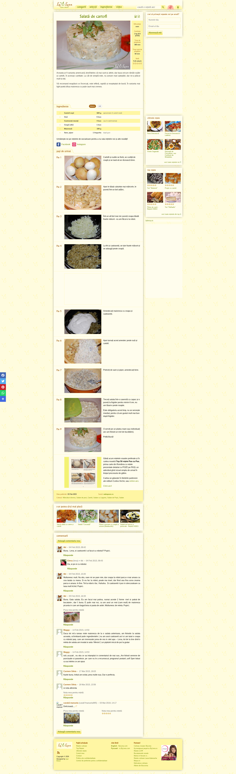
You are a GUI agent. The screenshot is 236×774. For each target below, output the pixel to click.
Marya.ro (137, 761)
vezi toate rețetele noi (172, 162)
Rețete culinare (81, 746)
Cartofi (90, 498)
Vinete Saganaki (153, 151)
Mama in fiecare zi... (141, 756)
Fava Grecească (153, 133)
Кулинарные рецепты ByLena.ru (145, 748)
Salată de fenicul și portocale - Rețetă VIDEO (129, 525)
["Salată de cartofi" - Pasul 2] (82, 197)
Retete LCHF (138, 751)
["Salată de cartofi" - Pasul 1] (82, 168)
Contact (79, 756)
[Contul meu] (178, 6)
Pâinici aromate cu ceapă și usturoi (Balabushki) (109, 525)
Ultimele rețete (81, 751)
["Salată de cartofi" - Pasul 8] (82, 410)
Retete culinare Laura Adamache (145, 758)
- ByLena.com (119, 746)
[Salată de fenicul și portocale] (130, 516)
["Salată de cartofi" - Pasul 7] (82, 381)
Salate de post (81, 498)
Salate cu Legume (99, 498)
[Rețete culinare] (64, 745)
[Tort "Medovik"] (155, 178)
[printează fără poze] (139, 16)
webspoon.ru (108, 494)
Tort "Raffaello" (170, 207)
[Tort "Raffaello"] (173, 197)
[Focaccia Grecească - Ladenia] (173, 126)
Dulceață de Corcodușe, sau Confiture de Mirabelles (170, 154)
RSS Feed (58, 752)
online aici (133, 481)
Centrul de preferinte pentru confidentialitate (91, 761)
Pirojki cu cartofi (170, 188)
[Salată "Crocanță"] (88, 516)
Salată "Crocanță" (84, 524)
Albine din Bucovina (141, 766)
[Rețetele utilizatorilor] (170, 6)
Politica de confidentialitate (85, 758)
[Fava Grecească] (155, 126)
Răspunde (68, 555)
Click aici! (107, 486)
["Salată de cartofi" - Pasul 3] (82, 227)
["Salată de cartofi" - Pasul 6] (82, 351)
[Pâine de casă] (155, 197)
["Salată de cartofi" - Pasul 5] (82, 322)
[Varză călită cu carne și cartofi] (66, 516)
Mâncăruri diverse (69, 498)
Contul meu (80, 753)
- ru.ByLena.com (120, 748)
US (100, 106)
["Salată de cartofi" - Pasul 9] (82, 440)
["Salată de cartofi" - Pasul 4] (82, 256)
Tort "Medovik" (152, 188)
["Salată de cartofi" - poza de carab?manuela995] (72, 718)
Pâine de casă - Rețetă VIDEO (152, 208)
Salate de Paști (112, 498)
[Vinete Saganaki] (155, 144)
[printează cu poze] (135, 16)
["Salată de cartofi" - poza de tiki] (72, 617)
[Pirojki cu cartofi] (173, 178)
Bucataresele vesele (141, 753)
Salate (121, 498)
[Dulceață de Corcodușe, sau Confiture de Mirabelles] (173, 144)
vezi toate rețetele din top (171, 214)
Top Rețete (80, 748)
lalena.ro (149, 221)
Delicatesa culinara (140, 763)
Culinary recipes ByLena (142, 746)
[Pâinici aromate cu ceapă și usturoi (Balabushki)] (109, 516)
